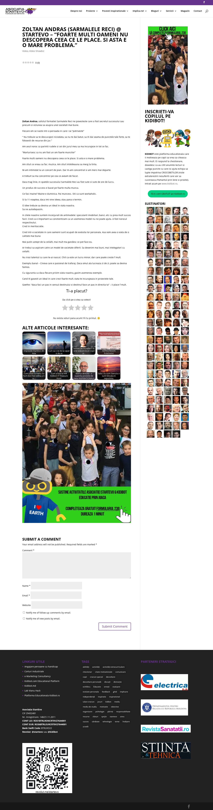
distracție (118, 682)
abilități (86, 667)
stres (122, 716)
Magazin (185, 11)
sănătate (95, 721)
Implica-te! (138, 11)
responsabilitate (123, 711)
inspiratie (102, 696)
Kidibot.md (30, 685)
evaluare (116, 686)
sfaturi (95, 716)
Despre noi (76, 11)
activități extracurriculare (114, 667)
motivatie (104, 706)
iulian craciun (88, 701)
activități (96, 667)
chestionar (87, 672)
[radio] (65, 308)
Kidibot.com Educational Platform (41, 681)
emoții (106, 686)
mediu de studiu (90, 706)
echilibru (86, 686)
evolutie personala (91, 691)
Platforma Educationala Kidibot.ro (42, 695)
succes (86, 721)
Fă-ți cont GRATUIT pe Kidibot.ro (168, 193)
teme (117, 721)
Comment (28, 550)
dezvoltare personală (92, 682)
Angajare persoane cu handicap (41, 666)
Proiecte (90, 11)
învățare (126, 721)
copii (85, 677)
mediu (117, 701)
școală (85, 726)
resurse (86, 716)
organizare (87, 711)
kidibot (108, 701)
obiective (115, 706)
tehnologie (107, 721)
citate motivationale (103, 672)
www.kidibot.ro (169, 183)
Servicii (170, 11)
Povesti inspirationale (114, 11)
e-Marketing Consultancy (37, 676)
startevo (113, 716)
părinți (110, 711)
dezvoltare (110, 677)
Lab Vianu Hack (32, 690)
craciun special (96, 677)
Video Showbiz (36, 51)
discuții (107, 682)
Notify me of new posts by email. (43, 618)
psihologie (99, 711)
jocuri (99, 701)
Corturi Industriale (34, 671)
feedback (106, 691)
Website (26, 605)
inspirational (114, 696)
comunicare (120, 672)
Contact (198, 11)
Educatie (97, 686)
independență (89, 696)
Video (25, 51)
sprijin (104, 716)
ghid (115, 691)
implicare (124, 691)
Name (26, 585)
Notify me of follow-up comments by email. (48, 612)
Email (26, 595)
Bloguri (155, 11)
